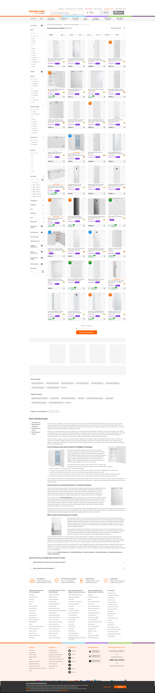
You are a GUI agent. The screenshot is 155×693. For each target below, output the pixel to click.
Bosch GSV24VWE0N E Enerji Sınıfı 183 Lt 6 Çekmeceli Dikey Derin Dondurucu (55, 312)
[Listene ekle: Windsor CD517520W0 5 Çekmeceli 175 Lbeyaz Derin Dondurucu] (104, 262)
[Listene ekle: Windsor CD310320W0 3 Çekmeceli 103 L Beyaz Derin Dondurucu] (84, 262)
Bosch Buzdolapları (53, 601)
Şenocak (34, 59)
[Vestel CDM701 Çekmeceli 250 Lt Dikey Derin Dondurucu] (117, 110)
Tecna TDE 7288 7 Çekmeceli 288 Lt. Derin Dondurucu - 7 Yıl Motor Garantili (116, 281)
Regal (34, 66)
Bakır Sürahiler (71, 622)
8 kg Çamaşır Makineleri (73, 635)
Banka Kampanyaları (53, 666)
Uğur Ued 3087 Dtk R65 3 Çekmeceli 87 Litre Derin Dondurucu (56, 90)
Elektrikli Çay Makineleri (34, 635)
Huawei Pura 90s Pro (112, 609)
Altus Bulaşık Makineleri (54, 624)
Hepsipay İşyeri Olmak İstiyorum (55, 654)
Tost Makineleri (32, 610)
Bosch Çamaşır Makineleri (93, 608)
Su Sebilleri (31, 599)
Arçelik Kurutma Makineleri (54, 637)
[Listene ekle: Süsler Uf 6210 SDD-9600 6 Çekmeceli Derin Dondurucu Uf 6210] (84, 135)
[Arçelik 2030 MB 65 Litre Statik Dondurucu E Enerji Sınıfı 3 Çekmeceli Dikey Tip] (56, 269)
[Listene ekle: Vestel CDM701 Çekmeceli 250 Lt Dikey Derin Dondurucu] (124, 102)
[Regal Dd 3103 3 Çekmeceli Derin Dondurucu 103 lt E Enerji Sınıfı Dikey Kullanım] (56, 239)
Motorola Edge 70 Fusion (113, 618)
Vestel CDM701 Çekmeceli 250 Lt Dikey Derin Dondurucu (115, 120)
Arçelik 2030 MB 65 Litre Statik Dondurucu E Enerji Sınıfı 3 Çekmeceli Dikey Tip (56, 280)
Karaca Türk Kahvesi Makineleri (55, 622)
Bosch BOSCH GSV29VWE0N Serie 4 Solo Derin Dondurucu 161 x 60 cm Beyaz (96, 312)
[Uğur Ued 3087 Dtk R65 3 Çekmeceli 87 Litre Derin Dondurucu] (56, 79)
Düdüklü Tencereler (92, 631)
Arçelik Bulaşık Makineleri (54, 603)
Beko (34, 43)
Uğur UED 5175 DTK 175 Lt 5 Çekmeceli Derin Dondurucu (114, 312)
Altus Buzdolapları (92, 628)
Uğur (34, 38)
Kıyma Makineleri (91, 615)
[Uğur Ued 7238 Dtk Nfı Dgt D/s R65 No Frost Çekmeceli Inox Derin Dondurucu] (96, 207)
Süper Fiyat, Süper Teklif (70, 8)
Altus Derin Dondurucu (89, 552)
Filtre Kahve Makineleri (34, 619)
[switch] (42, 25)
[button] (42, 179)
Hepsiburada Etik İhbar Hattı (117, 666)
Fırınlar (30, 603)
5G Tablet (110, 620)
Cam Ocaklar (71, 606)
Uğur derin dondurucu (66, 497)
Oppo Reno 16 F (111, 624)
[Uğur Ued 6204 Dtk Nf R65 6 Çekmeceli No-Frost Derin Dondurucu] (96, 49)
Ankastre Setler (32, 612)
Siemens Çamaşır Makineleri (55, 626)
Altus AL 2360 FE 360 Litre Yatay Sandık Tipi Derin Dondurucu (55, 153)
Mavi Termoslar (71, 631)
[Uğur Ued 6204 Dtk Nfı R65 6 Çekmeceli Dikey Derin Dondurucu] (76, 207)
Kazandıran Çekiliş (112, 613)
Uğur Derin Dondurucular (54, 594)
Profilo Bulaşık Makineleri (93, 637)
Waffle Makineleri (32, 622)
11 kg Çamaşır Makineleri (73, 617)
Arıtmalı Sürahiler (72, 619)
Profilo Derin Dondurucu (53, 553)
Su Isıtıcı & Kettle (32, 631)
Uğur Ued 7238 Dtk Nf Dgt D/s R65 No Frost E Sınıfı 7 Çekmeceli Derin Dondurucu (56, 59)
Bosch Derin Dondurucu (63, 552)
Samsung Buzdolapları (93, 619)
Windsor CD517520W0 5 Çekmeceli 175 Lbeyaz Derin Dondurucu (96, 280)
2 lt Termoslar (71, 608)
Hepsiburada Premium (109, 8)
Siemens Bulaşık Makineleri (94, 606)
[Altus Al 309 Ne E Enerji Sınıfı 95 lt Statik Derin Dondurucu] (56, 207)
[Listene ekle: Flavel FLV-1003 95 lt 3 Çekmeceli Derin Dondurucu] (104, 72)
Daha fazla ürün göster (87, 332)
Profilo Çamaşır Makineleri (93, 601)
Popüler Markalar (111, 600)
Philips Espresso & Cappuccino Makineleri (58, 610)
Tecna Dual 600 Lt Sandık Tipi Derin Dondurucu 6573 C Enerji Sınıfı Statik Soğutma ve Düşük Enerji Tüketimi (56, 186)
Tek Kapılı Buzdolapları (73, 633)
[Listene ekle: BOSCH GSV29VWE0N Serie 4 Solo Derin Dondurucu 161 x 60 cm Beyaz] (104, 294)
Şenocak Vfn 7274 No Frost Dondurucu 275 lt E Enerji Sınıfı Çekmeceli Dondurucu (74, 312)
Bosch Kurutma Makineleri (54, 631)
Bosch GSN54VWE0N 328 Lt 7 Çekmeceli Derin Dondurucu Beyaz (116, 153)
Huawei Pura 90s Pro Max (113, 606)
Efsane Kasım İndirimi (112, 602)
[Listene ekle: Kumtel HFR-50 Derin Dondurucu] (124, 199)
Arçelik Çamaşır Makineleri (54, 615)
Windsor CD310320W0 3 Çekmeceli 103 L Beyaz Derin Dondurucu (76, 280)
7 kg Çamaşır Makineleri (73, 610)
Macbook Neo (111, 611)
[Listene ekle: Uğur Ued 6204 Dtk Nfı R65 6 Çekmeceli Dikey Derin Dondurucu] (84, 199)
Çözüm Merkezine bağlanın (116, 651)
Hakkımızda (31, 650)
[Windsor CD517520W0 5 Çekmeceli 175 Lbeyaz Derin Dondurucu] (96, 269)
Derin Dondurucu (36, 422)
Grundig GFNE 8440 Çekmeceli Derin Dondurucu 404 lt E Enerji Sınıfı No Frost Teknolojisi (96, 249)
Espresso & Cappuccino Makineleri (36, 626)
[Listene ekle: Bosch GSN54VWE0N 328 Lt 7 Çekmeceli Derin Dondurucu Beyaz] (124, 135)
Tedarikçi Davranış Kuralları (54, 657)
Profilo (34, 55)
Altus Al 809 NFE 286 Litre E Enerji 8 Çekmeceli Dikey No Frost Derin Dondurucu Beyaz (96, 185)
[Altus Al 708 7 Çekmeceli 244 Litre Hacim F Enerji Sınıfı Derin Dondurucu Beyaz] (117, 79)
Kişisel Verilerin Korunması (34, 661)
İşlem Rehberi (51, 668)
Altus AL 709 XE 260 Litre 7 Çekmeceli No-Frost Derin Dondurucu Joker (116, 185)
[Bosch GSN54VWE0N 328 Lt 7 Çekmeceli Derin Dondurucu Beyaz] (117, 142)
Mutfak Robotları (91, 624)
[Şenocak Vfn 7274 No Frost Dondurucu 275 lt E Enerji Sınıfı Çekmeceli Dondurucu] (76, 301)
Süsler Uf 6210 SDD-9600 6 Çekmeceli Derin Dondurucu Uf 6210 (76, 154)
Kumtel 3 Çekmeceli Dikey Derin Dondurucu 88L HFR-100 (75, 90)
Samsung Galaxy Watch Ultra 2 (114, 633)
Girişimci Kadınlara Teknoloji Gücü (56, 659)
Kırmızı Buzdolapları (72, 615)
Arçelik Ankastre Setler (53, 619)
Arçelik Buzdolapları (53, 597)
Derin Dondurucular (92, 610)
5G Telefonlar (110, 622)
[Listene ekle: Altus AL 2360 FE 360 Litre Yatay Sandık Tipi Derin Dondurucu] (64, 135)
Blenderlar (31, 601)
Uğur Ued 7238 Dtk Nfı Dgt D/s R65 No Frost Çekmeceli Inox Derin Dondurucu (96, 217)
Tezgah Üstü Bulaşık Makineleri (75, 594)
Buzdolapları (31, 594)
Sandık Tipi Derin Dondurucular (75, 601)
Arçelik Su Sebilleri (53, 635)
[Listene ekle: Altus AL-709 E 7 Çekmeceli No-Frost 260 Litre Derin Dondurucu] (84, 231)
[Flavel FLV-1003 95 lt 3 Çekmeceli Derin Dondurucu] (96, 79)
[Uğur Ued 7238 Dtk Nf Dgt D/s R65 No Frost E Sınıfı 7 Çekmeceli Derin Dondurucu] (56, 49)
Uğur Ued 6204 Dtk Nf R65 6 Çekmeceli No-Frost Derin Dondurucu (96, 59)
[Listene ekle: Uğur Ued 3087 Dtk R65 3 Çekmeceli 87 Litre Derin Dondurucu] (64, 72)
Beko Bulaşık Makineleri (93, 597)
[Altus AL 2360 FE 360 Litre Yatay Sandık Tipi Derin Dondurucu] (56, 142)
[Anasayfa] (48, 25)
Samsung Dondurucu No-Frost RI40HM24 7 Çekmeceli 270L (74, 185)
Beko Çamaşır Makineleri (54, 617)
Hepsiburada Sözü (112, 593)
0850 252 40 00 (116, 660)
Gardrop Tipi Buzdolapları (73, 597)
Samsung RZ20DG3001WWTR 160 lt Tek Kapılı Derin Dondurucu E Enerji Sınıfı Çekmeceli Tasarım (76, 59)
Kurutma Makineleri (33, 606)
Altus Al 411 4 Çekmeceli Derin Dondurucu (115, 249)
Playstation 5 (110, 615)
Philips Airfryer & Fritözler (93, 617)
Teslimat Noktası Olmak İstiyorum (56, 661)
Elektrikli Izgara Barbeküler (93, 612)
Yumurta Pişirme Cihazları (93, 635)
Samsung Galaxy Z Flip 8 (113, 631)
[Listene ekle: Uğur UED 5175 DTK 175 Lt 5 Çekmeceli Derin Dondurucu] (124, 294)
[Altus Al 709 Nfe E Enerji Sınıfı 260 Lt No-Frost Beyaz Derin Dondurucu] (76, 110)
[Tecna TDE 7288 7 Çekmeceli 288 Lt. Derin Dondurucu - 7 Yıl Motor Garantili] (117, 269)
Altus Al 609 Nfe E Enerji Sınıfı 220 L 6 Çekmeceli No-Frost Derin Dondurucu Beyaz (96, 120)
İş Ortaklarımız (32, 652)
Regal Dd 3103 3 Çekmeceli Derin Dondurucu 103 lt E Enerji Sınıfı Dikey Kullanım (56, 249)
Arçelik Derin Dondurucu (76, 552)
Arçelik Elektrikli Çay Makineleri (95, 622)
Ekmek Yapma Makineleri (93, 626)
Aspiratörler (90, 594)
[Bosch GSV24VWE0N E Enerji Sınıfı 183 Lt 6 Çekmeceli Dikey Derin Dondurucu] (56, 301)
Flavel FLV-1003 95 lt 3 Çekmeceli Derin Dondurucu (95, 90)
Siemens (34, 52)
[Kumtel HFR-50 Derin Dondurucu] (117, 207)
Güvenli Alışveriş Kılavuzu (34, 666)
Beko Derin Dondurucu (102, 552)
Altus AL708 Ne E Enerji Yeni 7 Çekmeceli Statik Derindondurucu (115, 59)
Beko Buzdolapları (53, 606)
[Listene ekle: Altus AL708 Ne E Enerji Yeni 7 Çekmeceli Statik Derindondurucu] (124, 41)
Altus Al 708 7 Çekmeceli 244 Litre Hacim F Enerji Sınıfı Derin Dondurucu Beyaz (116, 90)
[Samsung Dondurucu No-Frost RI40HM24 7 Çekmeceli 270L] (76, 175)
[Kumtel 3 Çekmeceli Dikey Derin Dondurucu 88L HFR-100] (76, 79)
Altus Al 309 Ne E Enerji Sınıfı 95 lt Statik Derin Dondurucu (55, 219)
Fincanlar (90, 633)
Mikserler (90, 599)
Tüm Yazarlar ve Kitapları (113, 595)
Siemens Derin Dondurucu (115, 552)
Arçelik (34, 40)
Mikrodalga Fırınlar (33, 617)
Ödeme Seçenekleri (53, 663)
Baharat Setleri (91, 603)
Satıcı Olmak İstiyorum (53, 652)
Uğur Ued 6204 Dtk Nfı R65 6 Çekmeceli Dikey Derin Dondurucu (75, 217)
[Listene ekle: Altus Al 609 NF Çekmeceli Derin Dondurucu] (104, 135)
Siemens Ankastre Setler (54, 628)
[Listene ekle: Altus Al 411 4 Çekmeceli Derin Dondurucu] (124, 231)
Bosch (34, 48)
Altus (34, 50)
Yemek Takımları (32, 633)
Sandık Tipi (35, 144)
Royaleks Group (36, 61)
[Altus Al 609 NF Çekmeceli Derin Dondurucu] (96, 142)
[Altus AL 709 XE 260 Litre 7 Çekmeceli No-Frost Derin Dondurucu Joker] (117, 175)
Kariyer (30, 659)
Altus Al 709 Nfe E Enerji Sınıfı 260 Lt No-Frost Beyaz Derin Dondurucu (76, 120)
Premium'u (38, 13)
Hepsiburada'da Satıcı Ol (120, 8)
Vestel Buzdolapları (53, 612)
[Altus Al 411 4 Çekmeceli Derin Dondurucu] (117, 239)
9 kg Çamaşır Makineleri (73, 612)
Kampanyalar (80, 8)
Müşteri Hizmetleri (98, 8)
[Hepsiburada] (36, 11)
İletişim (30, 670)
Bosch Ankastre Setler (53, 633)
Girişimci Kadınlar (89, 8)
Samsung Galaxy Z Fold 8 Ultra (114, 629)
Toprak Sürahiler (71, 626)
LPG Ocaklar (71, 599)
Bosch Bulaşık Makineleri (54, 608)
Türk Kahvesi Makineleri (34, 628)
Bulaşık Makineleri (33, 615)
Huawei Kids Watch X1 (112, 604)
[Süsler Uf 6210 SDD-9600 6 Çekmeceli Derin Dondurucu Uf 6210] (76, 142)
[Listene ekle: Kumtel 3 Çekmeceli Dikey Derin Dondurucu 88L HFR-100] (84, 72)
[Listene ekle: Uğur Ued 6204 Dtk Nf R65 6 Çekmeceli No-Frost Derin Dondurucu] (104, 41)
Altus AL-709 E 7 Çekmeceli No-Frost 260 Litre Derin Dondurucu (76, 249)
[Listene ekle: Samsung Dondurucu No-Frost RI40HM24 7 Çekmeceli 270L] (84, 167)
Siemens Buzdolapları (53, 599)
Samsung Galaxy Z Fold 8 (113, 627)
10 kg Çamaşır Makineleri (73, 603)
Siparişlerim (61, 8)
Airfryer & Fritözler (33, 608)
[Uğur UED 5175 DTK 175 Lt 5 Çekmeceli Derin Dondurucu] (117, 301)
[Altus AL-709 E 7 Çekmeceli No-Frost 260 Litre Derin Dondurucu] (76, 239)
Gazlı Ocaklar (71, 624)
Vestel (34, 64)
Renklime (34, 57)
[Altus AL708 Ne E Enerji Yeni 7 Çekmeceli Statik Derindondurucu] (117, 49)
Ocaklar (30, 624)
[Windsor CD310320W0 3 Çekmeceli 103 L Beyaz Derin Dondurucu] (76, 269)
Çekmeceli (35, 142)
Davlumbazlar (32, 637)
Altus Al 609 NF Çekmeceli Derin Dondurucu (95, 153)
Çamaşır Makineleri (33, 597)
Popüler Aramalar (111, 597)
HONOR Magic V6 (111, 636)
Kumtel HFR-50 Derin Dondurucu (115, 216)
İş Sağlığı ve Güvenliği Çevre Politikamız (37, 668)
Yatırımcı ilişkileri (32, 654)
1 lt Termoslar (71, 628)
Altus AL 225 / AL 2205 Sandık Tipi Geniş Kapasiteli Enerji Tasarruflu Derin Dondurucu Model (56, 120)
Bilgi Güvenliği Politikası (34, 663)
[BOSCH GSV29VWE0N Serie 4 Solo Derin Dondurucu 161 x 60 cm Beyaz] (96, 301)
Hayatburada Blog (52, 650)
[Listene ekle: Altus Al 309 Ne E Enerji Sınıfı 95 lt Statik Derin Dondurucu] (64, 199)
